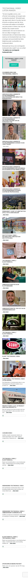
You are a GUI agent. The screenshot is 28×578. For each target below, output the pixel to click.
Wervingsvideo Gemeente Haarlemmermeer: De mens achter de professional (11, 190)
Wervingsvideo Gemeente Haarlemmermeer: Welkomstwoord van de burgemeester (11, 120)
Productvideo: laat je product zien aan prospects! (13, 406)
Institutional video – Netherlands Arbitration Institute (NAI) (11, 237)
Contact (14, 65)
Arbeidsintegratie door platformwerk (10, 285)
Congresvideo (7, 433)
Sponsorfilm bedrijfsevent (12, 563)
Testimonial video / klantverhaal (9, 261)
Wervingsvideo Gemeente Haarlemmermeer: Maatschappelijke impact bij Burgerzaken (12, 96)
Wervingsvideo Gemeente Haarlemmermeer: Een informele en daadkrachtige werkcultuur (13, 168)
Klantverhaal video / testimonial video (10, 537)
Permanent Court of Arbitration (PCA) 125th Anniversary (14, 212)
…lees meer (5, 215)
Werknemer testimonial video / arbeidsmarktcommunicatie (13, 512)
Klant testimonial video (11, 356)
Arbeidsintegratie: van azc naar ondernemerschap (13, 309)
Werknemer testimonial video (13, 485)
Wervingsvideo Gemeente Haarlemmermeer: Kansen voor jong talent (13, 143)
